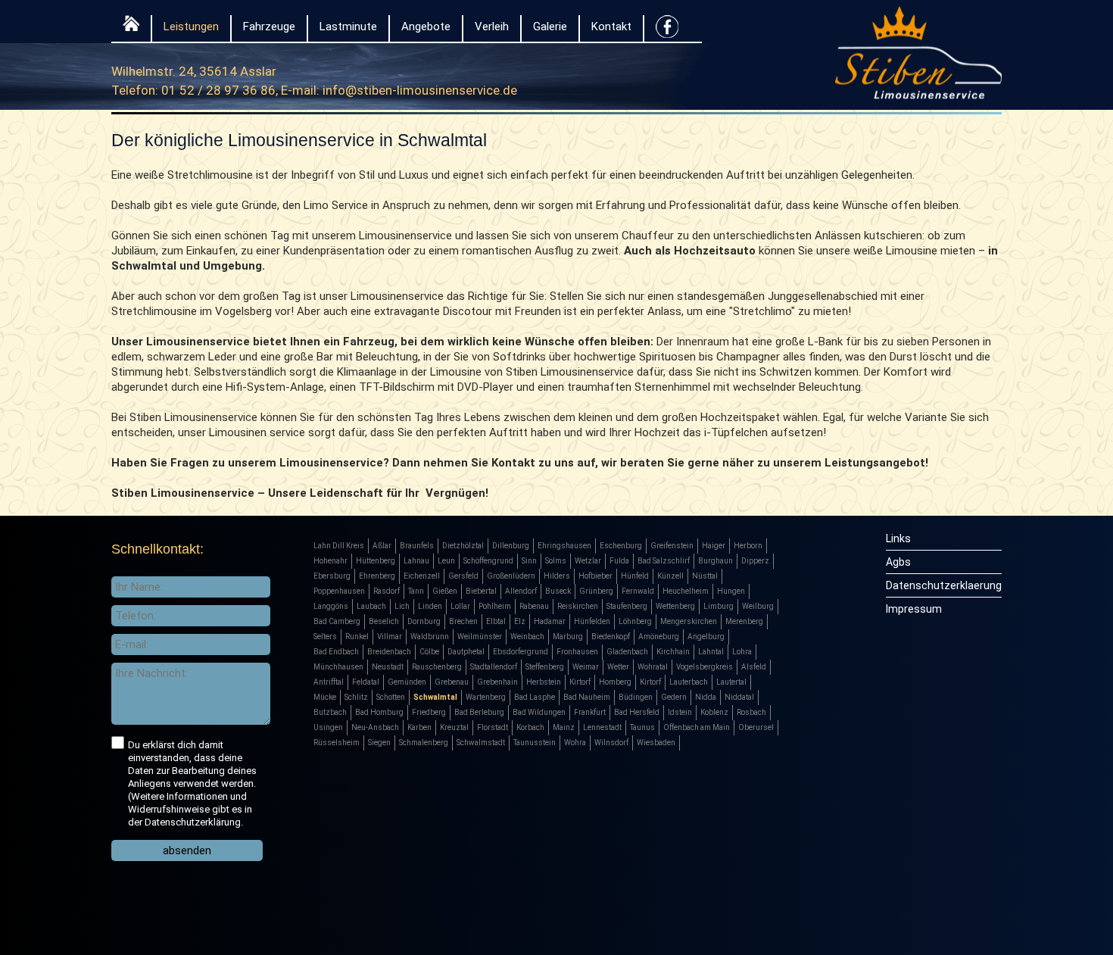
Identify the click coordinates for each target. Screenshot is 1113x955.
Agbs (898, 562)
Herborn (748, 545)
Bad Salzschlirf (664, 561)
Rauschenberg (437, 667)
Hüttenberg (375, 561)
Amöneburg (658, 636)
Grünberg (596, 591)
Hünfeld (635, 576)
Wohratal (653, 667)
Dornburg (424, 621)
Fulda (619, 561)
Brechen (463, 621)
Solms (555, 561)
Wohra (575, 742)
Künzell (670, 576)
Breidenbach (389, 652)
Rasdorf (386, 591)
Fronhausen (577, 652)
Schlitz (356, 697)
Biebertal (481, 591)
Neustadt (388, 667)
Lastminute (348, 26)
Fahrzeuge (269, 26)
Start (131, 27)
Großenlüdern (511, 576)
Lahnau (416, 561)
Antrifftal (328, 682)
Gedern (674, 697)
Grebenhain (497, 682)
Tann (416, 591)
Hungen (731, 591)
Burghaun (715, 561)
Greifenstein (672, 545)
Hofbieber (595, 576)
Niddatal (739, 697)
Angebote (425, 26)
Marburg (568, 636)
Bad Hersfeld (636, 712)
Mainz (564, 727)
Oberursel (756, 727)
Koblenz (714, 712)
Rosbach (751, 712)
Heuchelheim (685, 591)
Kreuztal (454, 727)
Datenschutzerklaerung (944, 585)
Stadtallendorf (493, 667)
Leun (446, 561)
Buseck (558, 591)
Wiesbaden (656, 742)
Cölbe (429, 652)
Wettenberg (675, 606)
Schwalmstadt (481, 742)
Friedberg (429, 712)
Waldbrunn (429, 636)
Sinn (529, 561)
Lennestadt (602, 727)
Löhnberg (635, 621)
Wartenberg (486, 697)
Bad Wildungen (539, 712)
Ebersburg (332, 576)
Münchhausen (338, 667)
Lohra (742, 652)
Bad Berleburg (479, 712)
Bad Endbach (336, 652)
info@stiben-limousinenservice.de (420, 90)
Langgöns (330, 606)
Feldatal (365, 682)
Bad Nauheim (586, 697)
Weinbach (527, 636)
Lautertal (731, 682)
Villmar (389, 636)
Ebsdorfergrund (520, 652)
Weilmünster (479, 636)
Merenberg (744, 621)
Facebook (667, 30)
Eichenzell (422, 576)
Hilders (557, 576)
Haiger (713, 545)
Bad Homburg (379, 712)
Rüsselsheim (336, 742)
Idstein (680, 712)
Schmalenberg (423, 742)
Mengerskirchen (688, 621)
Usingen (328, 727)
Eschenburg (621, 545)
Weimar (585, 667)
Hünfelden (592, 621)
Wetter (618, 667)
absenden (187, 850)
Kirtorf (580, 682)
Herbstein (543, 682)
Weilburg (758, 606)
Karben (419, 727)
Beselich (384, 621)
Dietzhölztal (463, 545)
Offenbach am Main (696, 727)
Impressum (914, 609)
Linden (430, 606)
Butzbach (330, 712)
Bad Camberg (336, 621)
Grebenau (452, 682)
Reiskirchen (577, 606)
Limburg (718, 606)
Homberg (615, 682)
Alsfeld (753, 667)
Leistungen (191, 26)
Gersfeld (463, 576)
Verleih (492, 26)
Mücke (324, 697)
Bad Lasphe (534, 697)
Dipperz (755, 561)
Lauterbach (688, 682)
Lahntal (711, 652)
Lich (402, 606)
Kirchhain (673, 652)
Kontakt (611, 26)
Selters (325, 636)
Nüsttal (705, 576)
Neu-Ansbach (375, 727)
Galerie (550, 26)
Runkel (357, 636)
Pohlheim (495, 606)
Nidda (705, 697)
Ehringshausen (564, 545)
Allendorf (521, 591)
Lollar (460, 606)
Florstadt (492, 727)
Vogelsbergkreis (704, 667)
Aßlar (382, 545)
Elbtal (496, 621)
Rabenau (534, 606)
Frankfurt (590, 712)
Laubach (371, 606)
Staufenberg (626, 606)
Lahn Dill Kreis (338, 545)
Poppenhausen (339, 591)
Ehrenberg (377, 576)
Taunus (642, 727)
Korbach (530, 727)
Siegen (379, 742)
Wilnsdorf (611, 742)
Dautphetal (466, 652)
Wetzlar (588, 561)
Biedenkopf (610, 636)
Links (898, 538)
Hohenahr (330, 561)
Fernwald (638, 591)
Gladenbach (627, 652)
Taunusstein (534, 742)
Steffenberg (544, 667)
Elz (519, 621)
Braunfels (417, 545)
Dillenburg (510, 545)
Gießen (444, 591)
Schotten (390, 697)
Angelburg (706, 636)
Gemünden (407, 682)
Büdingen (636, 697)
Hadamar (550, 621)
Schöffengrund (488, 561)
